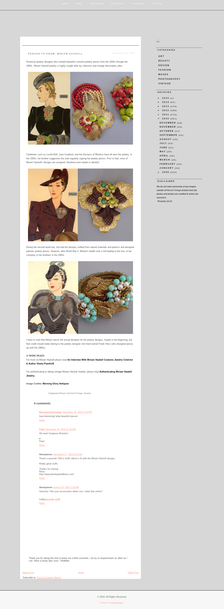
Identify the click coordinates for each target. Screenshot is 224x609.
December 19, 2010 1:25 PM (77, 412)
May (163, 151)
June (164, 147)
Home (65, 4)
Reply (42, 420)
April (165, 156)
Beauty (164, 61)
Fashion (164, 70)
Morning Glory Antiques (56, 383)
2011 (166, 114)
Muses (163, 74)
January (167, 168)
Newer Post (28, 572)
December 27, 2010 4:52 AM (67, 454)
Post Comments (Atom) (49, 577)
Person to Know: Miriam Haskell (55, 54)
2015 (166, 98)
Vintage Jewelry (83, 393)
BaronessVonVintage (50, 412)
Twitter (157, 4)
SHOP (79, 4)
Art (161, 56)
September (169, 135)
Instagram (97, 4)
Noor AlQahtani (117, 603)
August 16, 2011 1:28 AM (66, 487)
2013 (166, 106)
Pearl (42, 429)
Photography (169, 79)
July (164, 143)
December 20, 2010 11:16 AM (61, 429)
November (168, 127)
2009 (166, 172)
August (166, 139)
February (168, 164)
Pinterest (117, 4)
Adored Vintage (173, 190)
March (165, 160)
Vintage (164, 83)
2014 (166, 102)
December (168, 123)
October (167, 131)
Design (164, 65)
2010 (166, 118)
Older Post (133, 572)
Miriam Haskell (66, 393)
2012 (166, 110)
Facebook (138, 4)
